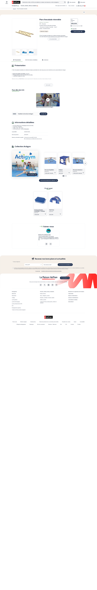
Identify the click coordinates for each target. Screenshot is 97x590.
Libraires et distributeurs (73, 297)
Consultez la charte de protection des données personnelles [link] (51, 271)
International (70, 301)
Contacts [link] (72, 324)
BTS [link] (12, 305)
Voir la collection (31, 174)
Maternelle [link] (14, 293)
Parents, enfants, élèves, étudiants (47, 291)
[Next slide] (36, 52)
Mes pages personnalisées (61, 5)
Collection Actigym (44, 31)
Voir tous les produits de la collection (47, 180)
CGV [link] (66, 324)
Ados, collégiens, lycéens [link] (45, 295)
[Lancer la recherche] (65, 2)
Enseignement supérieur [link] (16, 307)
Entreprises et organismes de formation (76, 291)
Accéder (44, 114)
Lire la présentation (53, 39)
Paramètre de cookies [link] (66, 321)
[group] (18, 52)
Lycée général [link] (14, 299)
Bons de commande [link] (41, 324)
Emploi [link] (75, 321)
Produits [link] (78, 324)
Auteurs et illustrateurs (72, 295)
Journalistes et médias (72, 299)
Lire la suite (48, 85)
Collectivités (70, 293)
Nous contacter (71, 5)
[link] (46, 244)
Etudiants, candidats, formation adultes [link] (47, 297)
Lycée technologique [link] (16, 301)
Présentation (18, 60)
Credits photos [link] (33, 321)
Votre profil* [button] (27, 264)
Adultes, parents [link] (43, 299)
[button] (24, 33)
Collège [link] (13, 297)
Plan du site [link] (15, 321)
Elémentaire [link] (14, 295)
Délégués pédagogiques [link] (21, 324)
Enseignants (14, 291)
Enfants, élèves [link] (43, 293)
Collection (46, 60)
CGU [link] (61, 324)
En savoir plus (38, 271)
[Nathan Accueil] (16, 2)
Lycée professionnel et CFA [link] (17, 303)
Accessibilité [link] (82, 321)
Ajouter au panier (77, 31)
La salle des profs (80, 5)
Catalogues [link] (31, 324)
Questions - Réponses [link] (52, 324)
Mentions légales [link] (23, 321)
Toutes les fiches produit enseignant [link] (18, 309)
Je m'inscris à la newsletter (64, 264)
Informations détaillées (32, 60)
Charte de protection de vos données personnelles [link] (48, 321)
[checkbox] (13, 268)
